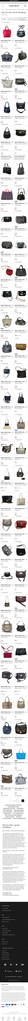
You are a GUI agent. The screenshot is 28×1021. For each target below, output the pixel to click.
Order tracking (5, 917)
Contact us (4, 944)
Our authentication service (8, 919)
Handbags (21, 887)
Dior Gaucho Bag (7, 810)
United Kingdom (8, 1013)
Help (3, 939)
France (3, 1013)
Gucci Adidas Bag (7, 812)
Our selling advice (6, 930)
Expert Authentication (19, 156)
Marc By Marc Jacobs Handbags (13, 815)
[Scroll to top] (23, 800)
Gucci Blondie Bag (19, 812)
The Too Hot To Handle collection (11, 895)
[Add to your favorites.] (12, 41)
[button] (25, 6)
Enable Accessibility (14, 0)
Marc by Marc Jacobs (11, 9)
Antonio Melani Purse (13, 807)
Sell (3, 926)
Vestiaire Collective (8, 948)
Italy (25, 1013)
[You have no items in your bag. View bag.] (25, 6)
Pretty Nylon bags (7, 894)
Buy (3, 915)
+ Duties (19, 335)
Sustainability (5, 953)
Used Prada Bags (9, 817)
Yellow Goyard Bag (19, 810)
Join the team (5, 957)
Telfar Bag (18, 817)
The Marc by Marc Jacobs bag (9, 871)
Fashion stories (6, 959)
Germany (19, 1013)
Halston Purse (7, 813)
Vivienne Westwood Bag (19, 818)
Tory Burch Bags (6, 818)
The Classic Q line (7, 892)
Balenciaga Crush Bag (9, 808)
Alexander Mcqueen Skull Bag (13, 805)
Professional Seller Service (8, 935)
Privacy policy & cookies (13, 980)
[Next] (17, 800)
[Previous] (10, 800)
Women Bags (21, 9)
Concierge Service (6, 910)
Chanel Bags (20, 808)
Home (2, 9)
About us (4, 950)
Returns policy (5, 921)
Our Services (5, 906)
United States (14, 1013)
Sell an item (5, 932)
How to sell (4, 928)
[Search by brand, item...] (2, 6)
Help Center (5, 941)
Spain (22, 1013)
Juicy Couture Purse (18, 813)
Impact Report (5, 955)
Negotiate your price (6, 156)
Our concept (5, 908)
